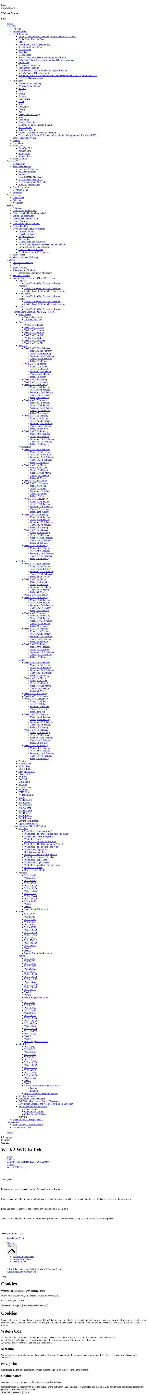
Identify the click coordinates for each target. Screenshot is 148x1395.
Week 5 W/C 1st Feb (33, 335)
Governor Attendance (28, 169)
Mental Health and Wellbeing (31, 241)
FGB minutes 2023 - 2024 (30, 177)
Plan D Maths (24, 813)
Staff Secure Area (21, 187)
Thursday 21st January (40, 395)
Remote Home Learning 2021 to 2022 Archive (34, 278)
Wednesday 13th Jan (39, 491)
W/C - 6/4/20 (30, 901)
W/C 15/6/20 (30, 875)
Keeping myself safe (22, 1127)
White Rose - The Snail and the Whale (41, 847)
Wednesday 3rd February (41, 423)
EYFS (21, 91)
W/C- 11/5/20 (30, 1023)
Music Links (24, 782)
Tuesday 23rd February (40, 353)
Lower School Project (28, 821)
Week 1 (27, 906)
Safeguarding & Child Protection (28, 1124)
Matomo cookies (16, 1355)
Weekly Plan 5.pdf (15, 1238)
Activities (22, 1117)
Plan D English (25, 810)
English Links (24, 763)
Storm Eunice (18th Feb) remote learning (43, 283)
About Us (11, 26)
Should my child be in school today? (29, 213)
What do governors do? (29, 184)
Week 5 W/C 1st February (36, 415)
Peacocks (22, 286)
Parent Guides (30, 1109)
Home (10, 23)
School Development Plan (30, 47)
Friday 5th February (39, 428)
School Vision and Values (24, 138)
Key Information (20, 34)
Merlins (21, 306)
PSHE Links (24, 792)
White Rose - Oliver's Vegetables (39, 836)
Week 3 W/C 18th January (36, 384)
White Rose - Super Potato (36, 859)
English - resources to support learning (41, 1085)
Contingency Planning (28, 68)
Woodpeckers (24, 293)
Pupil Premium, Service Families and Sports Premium (42, 70)
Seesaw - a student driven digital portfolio (37, 132)
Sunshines (23, 828)
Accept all (17, 1306)
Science (22, 104)
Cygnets (22, 280)
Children (11, 260)
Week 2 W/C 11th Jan (34, 327)
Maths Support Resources (36, 909)
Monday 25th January (40, 402)
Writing (33, 1088)
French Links (24, 787)
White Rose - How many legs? (38, 831)
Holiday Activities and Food (25, 218)
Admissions (23, 62)
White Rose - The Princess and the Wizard (43, 844)
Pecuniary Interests (27, 171)
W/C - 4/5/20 (30, 893)
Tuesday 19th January (40, 389)
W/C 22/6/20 (30, 878)
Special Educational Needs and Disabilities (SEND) (42, 57)
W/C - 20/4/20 (30, 898)
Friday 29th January (39, 413)
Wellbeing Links (26, 795)
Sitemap (10, 1243)
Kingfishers (23, 1044)
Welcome (17, 29)
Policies (16, 140)
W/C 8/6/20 (29, 917)
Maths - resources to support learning (41, 1093)
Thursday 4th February (40, 426)
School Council (20, 267)
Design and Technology (29, 114)
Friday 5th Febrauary (39, 543)
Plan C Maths (24, 808)
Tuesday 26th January (40, 405)
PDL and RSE (25, 127)
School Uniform (20, 158)
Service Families (20, 226)
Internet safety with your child (26, 223)
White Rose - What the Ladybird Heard (42, 865)
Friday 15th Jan (37, 496)
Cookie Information (22, 1259)
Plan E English (25, 815)
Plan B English (25, 800)
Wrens (21, 911)
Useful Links (19, 164)
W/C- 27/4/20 (30, 940)
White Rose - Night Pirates (36, 862)
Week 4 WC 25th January (36, 714)
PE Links (22, 784)
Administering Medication (25, 210)
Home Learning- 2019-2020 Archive (29, 826)
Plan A (21, 797)
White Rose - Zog (32, 839)
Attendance (23, 52)
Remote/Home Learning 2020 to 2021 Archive (34, 312)
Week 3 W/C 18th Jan (34, 330)
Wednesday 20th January (41, 392)
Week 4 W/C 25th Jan (34, 332)
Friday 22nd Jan (37, 711)
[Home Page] (8, 7)
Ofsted (21, 42)
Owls (20, 1000)
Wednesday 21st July (34, 317)
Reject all (6, 1306)
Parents (10, 205)
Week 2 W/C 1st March (35, 364)
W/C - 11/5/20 (30, 891)
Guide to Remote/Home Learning (33, 247)
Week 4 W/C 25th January (36, 400)
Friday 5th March (38, 377)
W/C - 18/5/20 (30, 888)
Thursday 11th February (41, 441)
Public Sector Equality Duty (31, 39)
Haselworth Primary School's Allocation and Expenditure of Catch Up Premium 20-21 (57, 75)
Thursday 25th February (41, 358)
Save (26, 1392)
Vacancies (17, 192)
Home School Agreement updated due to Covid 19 (41, 244)
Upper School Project (28, 823)
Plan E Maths (24, 818)
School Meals (19, 254)
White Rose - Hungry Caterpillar (39, 857)
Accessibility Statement (23, 1256)
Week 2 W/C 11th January (36, 382)
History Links (24, 774)
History (21, 109)
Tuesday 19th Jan (38, 704)
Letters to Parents (26, 231)
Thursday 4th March (39, 374)
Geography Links (26, 771)
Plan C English (25, 805)
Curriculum (18, 80)
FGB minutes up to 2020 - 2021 (33, 182)
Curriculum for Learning (29, 83)
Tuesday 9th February (40, 436)
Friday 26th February (39, 361)
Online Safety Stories (34, 1111)
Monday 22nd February (41, 351)
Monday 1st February (40, 418)
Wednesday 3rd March (40, 371)
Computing (23, 119)
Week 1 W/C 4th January (35, 379)
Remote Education (21, 275)
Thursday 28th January (40, 410)
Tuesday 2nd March (39, 369)
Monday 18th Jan (38, 701)
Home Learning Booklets (35, 870)
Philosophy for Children (29, 86)
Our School (18, 143)
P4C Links (23, 789)
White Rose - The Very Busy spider (40, 854)
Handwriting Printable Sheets (31, 1098)
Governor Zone (14, 161)
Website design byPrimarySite (21, 1272)
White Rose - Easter (33, 867)
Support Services (26, 236)
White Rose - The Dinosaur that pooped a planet (46, 834)
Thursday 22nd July (33, 319)
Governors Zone (20, 190)
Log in (10, 1132)
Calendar (17, 200)
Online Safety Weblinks (35, 1114)
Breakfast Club (25, 148)
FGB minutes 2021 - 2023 (30, 179)
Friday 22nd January (39, 397)
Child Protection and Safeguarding (34, 44)
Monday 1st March (38, 366)
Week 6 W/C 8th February (36, 431)
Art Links (22, 776)
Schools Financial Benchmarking (33, 73)
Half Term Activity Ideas (35, 852)
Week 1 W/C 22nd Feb (34, 340)
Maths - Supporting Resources (38, 953)
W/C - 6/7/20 (30, 883)
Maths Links (24, 766)
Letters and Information (23, 216)
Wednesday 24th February (42, 356)
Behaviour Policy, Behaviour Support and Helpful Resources (46, 60)
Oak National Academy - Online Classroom (38, 1101)
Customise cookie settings (35, 1306)
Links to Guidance (26, 234)
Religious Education (27, 130)
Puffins (21, 956)
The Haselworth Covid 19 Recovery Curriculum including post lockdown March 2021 (58, 135)
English (21, 93)
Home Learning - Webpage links (27, 1119)
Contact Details (20, 31)
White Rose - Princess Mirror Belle (40, 841)
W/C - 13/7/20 (30, 885)
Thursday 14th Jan (38, 493)
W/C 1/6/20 (29, 914)
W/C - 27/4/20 (30, 896)
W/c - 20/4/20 (30, 1031)
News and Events (15, 195)
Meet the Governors (22, 166)
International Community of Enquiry (35, 273)
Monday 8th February (40, 434)
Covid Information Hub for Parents (29, 228)
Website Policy (19, 1261)
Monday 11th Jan (38, 486)
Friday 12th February (39, 444)
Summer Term (25, 156)
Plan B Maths (24, 802)
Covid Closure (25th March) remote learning (44, 291)
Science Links (24, 769)
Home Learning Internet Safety (32, 1106)
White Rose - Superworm (36, 849)
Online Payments (20, 221)
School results (24, 49)
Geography (23, 106)
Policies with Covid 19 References (34, 252)
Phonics (22, 96)
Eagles (21, 299)
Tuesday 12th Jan (38, 488)
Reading (34, 1091)
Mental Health (25, 55)
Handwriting (24, 99)
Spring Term (24, 153)
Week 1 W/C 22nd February (37, 348)
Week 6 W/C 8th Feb (34, 338)
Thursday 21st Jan (38, 709)
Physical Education (27, 122)
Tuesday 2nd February (40, 421)
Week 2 (27, 904)
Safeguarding (24, 239)
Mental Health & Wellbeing (25, 257)
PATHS (22, 88)
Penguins (22, 872)
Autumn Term (24, 151)
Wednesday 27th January (41, 408)
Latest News (18, 197)
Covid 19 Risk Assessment (30, 78)
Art (20, 112)
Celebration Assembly (23, 262)
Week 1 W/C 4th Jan (33, 325)
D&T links (23, 779)
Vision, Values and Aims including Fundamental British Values (47, 36)
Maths (21, 101)
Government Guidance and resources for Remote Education (45, 1104)
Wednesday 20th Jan (39, 706)
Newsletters (23, 174)
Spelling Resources (27, 1096)
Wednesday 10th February (42, 439)
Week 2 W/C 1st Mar (34, 343)
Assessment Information (29, 65)
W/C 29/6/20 (30, 880)
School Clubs (19, 145)
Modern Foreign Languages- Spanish (35, 125)
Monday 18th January (40, 387)
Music (21, 117)
